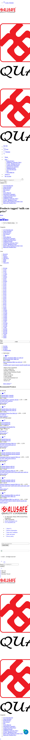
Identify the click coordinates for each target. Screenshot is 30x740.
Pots (7, 171)
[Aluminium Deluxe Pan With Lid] (15, 409)
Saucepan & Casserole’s (12, 166)
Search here (3, 180)
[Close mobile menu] (0, 577)
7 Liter (12, 365)
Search (2, 182)
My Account (8, 176)
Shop (6, 159)
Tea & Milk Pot (10, 172)
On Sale (5, 346)
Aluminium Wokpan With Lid (7, 470)
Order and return (10, 534)
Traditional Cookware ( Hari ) (13, 162)
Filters (3, 218)
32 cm (4, 445)
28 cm (4, 431)
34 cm (7, 445)
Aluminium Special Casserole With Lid (10, 457)
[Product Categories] (4, 146)
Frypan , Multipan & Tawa (13, 163)
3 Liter (5, 365)
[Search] (4, 154)
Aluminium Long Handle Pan (7, 427)
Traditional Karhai (11, 168)
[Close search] (1, 569)
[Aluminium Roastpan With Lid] (15, 439)
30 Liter (24, 365)
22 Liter (20, 365)
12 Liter (16, 365)
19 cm (1, 485)
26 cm (4, 472)
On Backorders (7, 350)
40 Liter (28, 365)
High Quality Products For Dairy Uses (13, 201)
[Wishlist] (5, 356)
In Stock (5, 349)
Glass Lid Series (7, 187)
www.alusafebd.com (10, 522)
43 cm (26, 472)
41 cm (14, 445)
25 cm (1, 431)
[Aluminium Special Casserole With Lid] (15, 453)
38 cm (10, 445)
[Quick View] (8, 356)
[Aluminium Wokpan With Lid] (15, 467)
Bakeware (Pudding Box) (9, 203)
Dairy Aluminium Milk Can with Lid (12, 362)
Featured (5, 347)
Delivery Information (11, 530)
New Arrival (6, 190)
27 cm (7, 401)
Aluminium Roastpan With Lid (8, 443)
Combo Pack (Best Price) (12, 165)
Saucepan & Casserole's (9, 194)
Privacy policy (10, 536)
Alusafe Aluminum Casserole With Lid (10, 484)
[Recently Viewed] (4, 562)
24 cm (4, 401)
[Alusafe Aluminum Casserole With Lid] (15, 480)
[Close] (1, 571)
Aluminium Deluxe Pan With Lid (8, 413)
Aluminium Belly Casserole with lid (9, 399)
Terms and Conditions (12, 532)
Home (6, 157)
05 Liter (9, 365)
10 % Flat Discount (11, 169)
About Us (7, 174)
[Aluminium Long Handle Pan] (15, 423)
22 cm (1, 401)
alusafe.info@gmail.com (11, 521)
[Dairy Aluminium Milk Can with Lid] (16, 358)
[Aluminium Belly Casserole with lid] (15, 396)
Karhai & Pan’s (10, 161)
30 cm (10, 401)
